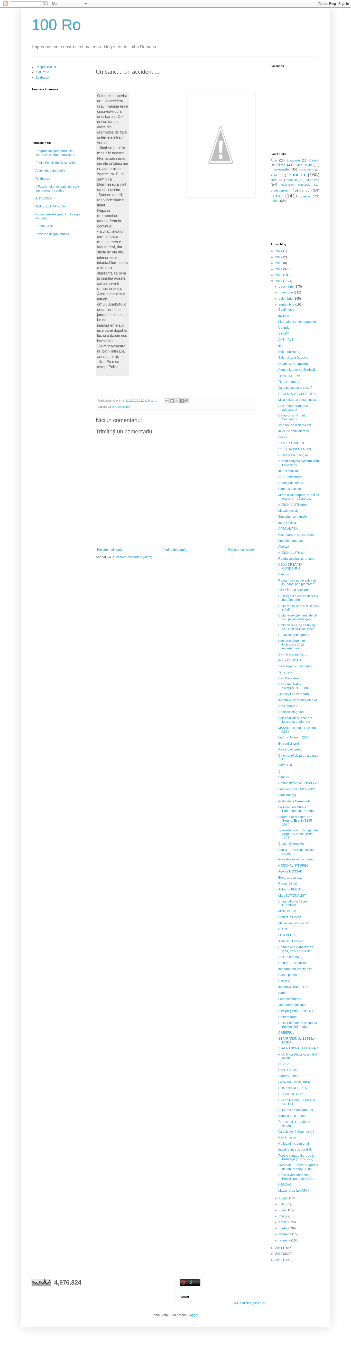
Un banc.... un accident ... (295, 963)
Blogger (192, 1315)
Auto (274, 160)
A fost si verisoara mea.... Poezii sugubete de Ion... (297, 1176)
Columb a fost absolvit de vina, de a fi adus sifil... (295, 949)
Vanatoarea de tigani (292, 1005)
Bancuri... (284, 574)
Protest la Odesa (289, 917)
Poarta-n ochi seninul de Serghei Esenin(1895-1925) (295, 820)
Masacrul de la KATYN (294, 1190)
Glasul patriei (287, 975)
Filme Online (304, 165)
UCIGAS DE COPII (291, 1094)
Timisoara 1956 (289, 376)
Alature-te (42, 72)
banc (111, 406)
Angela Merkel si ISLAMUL (297, 370)
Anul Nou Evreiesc (291, 941)
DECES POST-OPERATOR (297, 394)
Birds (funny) (287, 795)
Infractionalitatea (289, 471)
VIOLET (283, 334)
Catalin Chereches (291, 844)
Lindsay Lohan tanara (293, 694)
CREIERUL (286, 1032)
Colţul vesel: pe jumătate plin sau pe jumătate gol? (298, 617)
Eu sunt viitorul (288, 743)
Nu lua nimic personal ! (294, 1143)
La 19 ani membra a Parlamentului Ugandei (296, 809)
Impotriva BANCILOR (293, 987)
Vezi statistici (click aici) (249, 1303)
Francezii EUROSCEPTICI (296, 789)
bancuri (297, 174)
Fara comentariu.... (291, 999)
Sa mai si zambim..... (292, 654)
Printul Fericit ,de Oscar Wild (55, 163)
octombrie (286, 298)
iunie (283, 1210)
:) (279, 771)
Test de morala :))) (290, 957)
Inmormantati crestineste (295, 969)
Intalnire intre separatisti (295, 1149)
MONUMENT (287, 911)
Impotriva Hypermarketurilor (297, 700)
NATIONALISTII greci (292, 505)
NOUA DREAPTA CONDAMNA (290, 566)
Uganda (284, 327)
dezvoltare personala (296, 184)
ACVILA (283, 1064)
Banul (282, 993)
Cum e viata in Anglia (293, 455)
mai (282, 1216)
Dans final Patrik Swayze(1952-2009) (294, 686)
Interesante (280, 169)
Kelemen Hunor (289, 352)
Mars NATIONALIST (292, 895)
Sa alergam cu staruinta (294, 666)
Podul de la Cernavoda (294, 801)
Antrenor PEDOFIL (291, 889)
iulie (282, 1204)
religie (275, 201)
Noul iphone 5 (288, 706)
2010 (279, 1254)
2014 (279, 269)
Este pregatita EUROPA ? (295, 1011)
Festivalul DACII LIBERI (294, 1082)
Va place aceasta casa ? (295, 388)
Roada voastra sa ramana (296, 559)
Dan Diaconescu (290, 678)
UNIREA (284, 981)
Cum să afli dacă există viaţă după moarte (298, 598)
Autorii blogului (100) (50, 171)
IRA (280, 346)
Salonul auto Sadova (293, 357)
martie (283, 1228)
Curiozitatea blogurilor (293, 635)
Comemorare (287, 1017)
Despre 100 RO (46, 67)
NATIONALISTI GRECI (293, 865)
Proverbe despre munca (52, 234)
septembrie (287, 304)
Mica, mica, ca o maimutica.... (298, 400)
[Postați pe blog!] (172, 400)
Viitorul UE (285, 765)
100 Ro (56, 24)
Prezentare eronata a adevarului (293, 407)
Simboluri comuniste (292, 516)
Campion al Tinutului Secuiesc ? (292, 417)
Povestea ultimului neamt (295, 859)
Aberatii (283, 546)
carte (274, 180)
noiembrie (286, 292)
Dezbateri (42, 77)
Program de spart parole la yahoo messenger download (55, 152)
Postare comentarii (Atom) (134, 557)
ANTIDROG (43, 198)
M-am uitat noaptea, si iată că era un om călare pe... (298, 496)
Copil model (286, 309)
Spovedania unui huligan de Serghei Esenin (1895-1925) (298, 834)
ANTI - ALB (285, 339)
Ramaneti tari (287, 883)
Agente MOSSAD (290, 871)
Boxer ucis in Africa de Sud (297, 535)
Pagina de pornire (175, 550)
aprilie (283, 1222)
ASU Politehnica (289, 477)
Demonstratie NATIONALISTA (298, 783)
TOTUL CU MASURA (50, 206)
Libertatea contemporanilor (297, 322)
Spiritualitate (306, 169)
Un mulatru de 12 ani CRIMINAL (293, 903)
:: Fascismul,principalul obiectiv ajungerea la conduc (57, 188)
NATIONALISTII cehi (292, 553)
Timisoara (285, 672)
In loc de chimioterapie (294, 431)
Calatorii (314, 160)
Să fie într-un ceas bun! (294, 590)
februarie (285, 1234)
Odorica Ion (122, 406)
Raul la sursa (287, 1070)
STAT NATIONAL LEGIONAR (298, 1048)
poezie (305, 196)
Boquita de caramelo (292, 1116)
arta (274, 175)
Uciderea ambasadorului (295, 1110)
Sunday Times (288, 1076)
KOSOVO (284, 1184)
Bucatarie (293, 160)
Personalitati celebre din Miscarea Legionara (295, 720)
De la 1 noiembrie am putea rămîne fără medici (297, 1024)
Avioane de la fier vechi (294, 425)
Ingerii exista (287, 523)
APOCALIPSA (288, 528)
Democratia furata (290, 483)
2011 (279, 1248)
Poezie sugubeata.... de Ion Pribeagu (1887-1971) (297, 1157)
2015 (279, 263)
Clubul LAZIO (44, 226)
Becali (282, 437)
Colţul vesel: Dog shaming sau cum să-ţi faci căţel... (297, 627)
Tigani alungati (288, 382)
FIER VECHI (286, 935)
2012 (279, 281)
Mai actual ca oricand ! (294, 923)
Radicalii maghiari (291, 712)
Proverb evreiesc (290, 749)
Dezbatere (42, 179)
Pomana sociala (289, 489)
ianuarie (285, 1240)
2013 (279, 275)
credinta (312, 180)
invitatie (283, 316)
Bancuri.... (285, 777)
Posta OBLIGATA (290, 660)
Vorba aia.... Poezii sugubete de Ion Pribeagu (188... (298, 1167)
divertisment (280, 190)
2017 (279, 257)
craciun (292, 180)
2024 (279, 251)
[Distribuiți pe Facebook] (181, 400)
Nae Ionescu (287, 1137)
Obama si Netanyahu (293, 364)
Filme (281, 165)
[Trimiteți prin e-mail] (167, 400)
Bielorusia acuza (290, 877)
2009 (279, 1260)
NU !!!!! (283, 929)
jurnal (277, 195)
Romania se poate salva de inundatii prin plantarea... (297, 582)
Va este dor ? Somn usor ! (296, 1131)
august (284, 1198)
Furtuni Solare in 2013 (293, 737)
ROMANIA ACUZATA (292, 1088)
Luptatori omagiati (290, 541)
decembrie (286, 286)
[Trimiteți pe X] (177, 400)
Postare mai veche (241, 550)
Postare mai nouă (109, 550)
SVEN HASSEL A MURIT (295, 449)
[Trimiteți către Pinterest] (186, 400)
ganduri (305, 190)
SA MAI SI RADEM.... (292, 443)
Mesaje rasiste (288, 510)
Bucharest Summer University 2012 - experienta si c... (292, 644)
